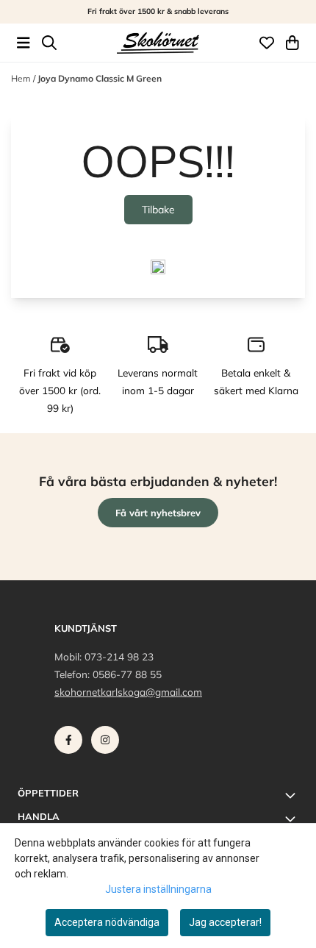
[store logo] (158, 43)
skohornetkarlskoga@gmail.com (128, 691)
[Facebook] (71, 744)
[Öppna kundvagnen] (292, 42)
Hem (22, 78)
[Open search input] (49, 42)
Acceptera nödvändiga (106, 922)
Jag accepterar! (225, 922)
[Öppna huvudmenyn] (23, 42)
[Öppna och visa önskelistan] (267, 42)
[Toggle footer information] (292, 795)
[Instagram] (108, 744)
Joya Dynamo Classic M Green (99, 78)
